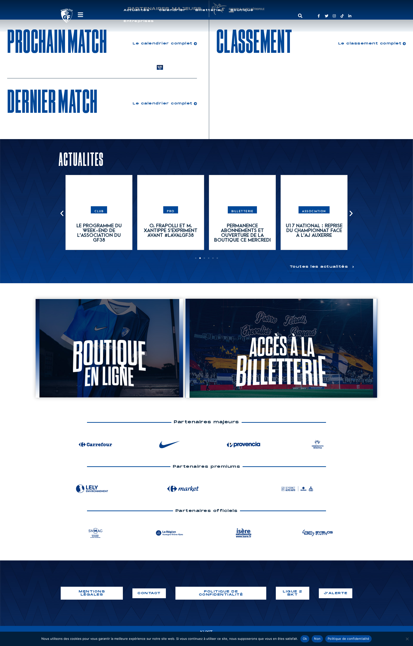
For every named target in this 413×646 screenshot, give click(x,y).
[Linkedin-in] (349, 15)
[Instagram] (334, 15)
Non (317, 639)
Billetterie (208, 10)
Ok (305, 639)
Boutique (242, 10)
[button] (300, 16)
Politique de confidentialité (348, 639)
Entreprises (139, 21)
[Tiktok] (342, 15)
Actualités (136, 10)
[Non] (407, 638)
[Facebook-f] (318, 15)
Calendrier (172, 10)
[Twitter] (326, 15)
